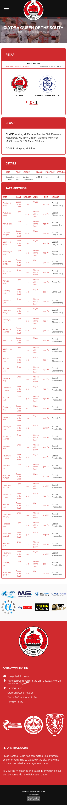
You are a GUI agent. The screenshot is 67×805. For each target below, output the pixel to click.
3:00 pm (46, 234)
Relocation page (37, 774)
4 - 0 (27, 525)
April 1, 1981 (7, 224)
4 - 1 (27, 321)
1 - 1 (27, 204)
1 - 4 (27, 224)
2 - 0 (27, 467)
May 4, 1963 (7, 340)
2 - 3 (27, 506)
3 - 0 (27, 253)
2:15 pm (46, 428)
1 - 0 (27, 282)
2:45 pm (46, 457)
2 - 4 (27, 418)
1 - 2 (27, 292)
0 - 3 (27, 408)
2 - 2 (27, 340)
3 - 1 (27, 399)
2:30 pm (46, 476)
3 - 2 (27, 515)
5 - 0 (27, 486)
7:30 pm (46, 204)
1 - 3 (27, 243)
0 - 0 (27, 214)
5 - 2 (27, 428)
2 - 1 (27, 389)
